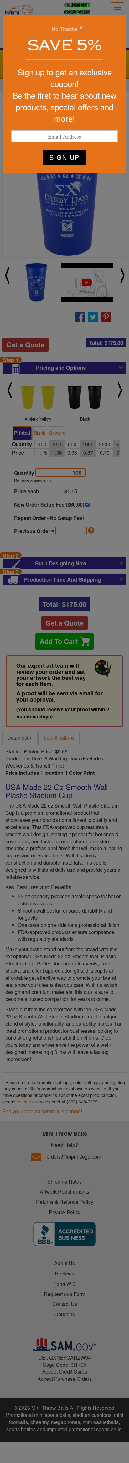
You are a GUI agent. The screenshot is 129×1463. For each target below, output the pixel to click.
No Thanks (65, 28)
